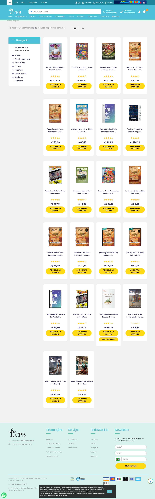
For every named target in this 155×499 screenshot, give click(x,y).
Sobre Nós (49, 439)
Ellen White (59, 17)
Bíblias (32, 17)
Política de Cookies (52, 456)
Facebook (94, 439)
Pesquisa (15, 20)
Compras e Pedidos (53, 447)
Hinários (80, 17)
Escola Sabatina (45, 17)
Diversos (115, 17)
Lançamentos (20, 17)
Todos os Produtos (22, 50)
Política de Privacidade (54, 452)
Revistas (105, 17)
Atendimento (72, 439)
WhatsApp (94, 456)
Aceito (109, 491)
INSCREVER (130, 466)
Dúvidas (71, 443)
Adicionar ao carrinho (55, 85)
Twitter (93, 443)
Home (10, 17)
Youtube (93, 452)
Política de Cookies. (91, 491)
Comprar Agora (108, 339)
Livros (70, 17)
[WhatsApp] (4, 495)
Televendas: (23, 440)
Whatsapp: (22, 444)
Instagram (94, 447)
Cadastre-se (72, 447)
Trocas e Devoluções (53, 443)
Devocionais (93, 17)
